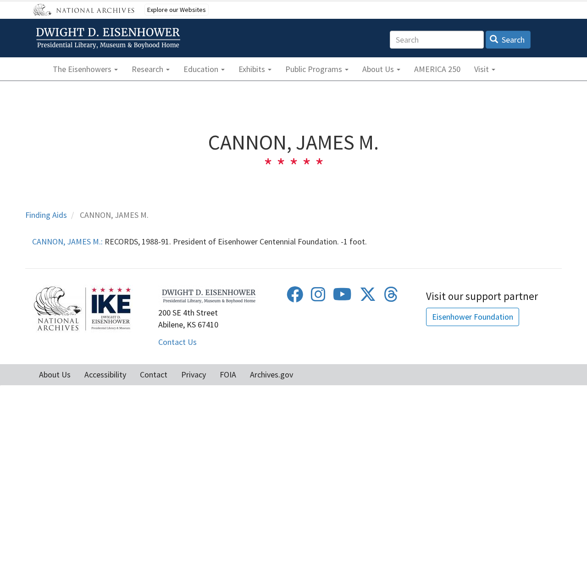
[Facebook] (295, 297)
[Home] (109, 38)
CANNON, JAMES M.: (67, 241)
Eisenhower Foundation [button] (472, 316)
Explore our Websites (176, 10)
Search (512, 39)
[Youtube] (342, 297)
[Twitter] (368, 297)
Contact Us (177, 342)
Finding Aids (46, 215)
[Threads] (391, 297)
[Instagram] (318, 297)
